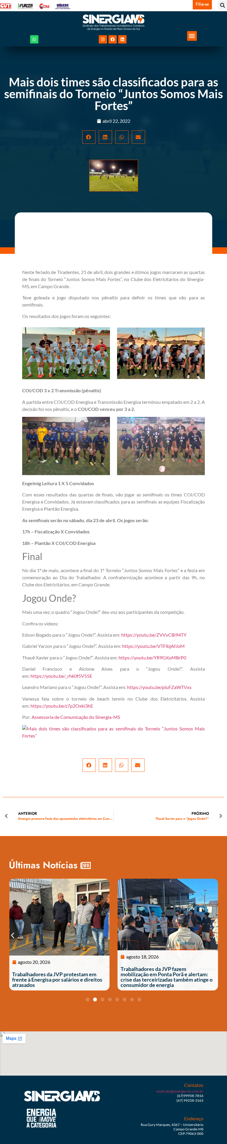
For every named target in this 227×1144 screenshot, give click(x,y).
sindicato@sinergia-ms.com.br (179, 1091)
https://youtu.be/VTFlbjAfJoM (153, 646)
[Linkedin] (122, 39)
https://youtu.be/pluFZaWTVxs (159, 687)
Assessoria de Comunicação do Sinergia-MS (76, 717)
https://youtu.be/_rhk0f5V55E (61, 676)
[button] (222, 5)
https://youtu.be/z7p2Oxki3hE (61, 706)
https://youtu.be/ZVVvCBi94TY (154, 635)
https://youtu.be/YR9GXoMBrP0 (152, 657)
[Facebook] (112, 39)
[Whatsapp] (34, 39)
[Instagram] (103, 39)
